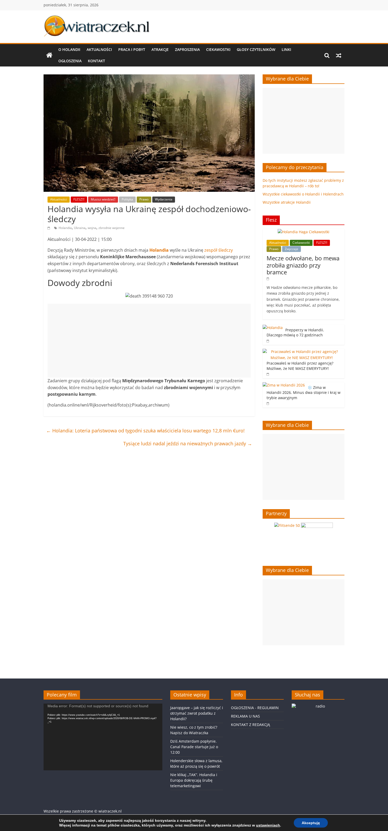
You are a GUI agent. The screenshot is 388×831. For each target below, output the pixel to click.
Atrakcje (160, 49)
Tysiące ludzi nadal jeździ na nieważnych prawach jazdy (187, 443)
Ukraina (80, 228)
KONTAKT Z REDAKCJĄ (250, 724)
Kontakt (96, 60)
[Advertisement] (149, 341)
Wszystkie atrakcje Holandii (287, 202)
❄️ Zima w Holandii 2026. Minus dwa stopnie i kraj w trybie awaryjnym (303, 392)
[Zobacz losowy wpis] (338, 55)
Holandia (65, 228)
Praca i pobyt (131, 49)
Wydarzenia (163, 199)
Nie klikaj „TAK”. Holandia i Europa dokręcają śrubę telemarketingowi (193, 780)
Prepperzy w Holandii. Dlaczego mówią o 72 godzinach (295, 332)
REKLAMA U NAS (245, 716)
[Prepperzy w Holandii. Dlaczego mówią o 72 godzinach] (273, 327)
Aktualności (99, 49)
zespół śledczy (218, 250)
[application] (103, 737)
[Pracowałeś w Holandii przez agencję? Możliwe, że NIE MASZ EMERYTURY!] (302, 351)
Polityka (127, 199)
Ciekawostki (218, 49)
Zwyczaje (291, 249)
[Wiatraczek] (49, 55)
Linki (286, 49)
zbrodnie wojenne (111, 228)
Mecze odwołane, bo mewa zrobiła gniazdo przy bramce (303, 265)
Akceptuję (311, 823)
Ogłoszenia (70, 60)
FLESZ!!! (78, 199)
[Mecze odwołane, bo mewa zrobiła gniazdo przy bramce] (303, 231)
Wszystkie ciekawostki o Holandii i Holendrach (303, 194)
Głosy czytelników (256, 49)
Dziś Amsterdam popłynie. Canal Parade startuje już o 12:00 (194, 747)
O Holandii (69, 49)
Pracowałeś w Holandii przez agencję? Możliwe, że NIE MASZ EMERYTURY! (300, 366)
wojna (92, 228)
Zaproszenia (187, 49)
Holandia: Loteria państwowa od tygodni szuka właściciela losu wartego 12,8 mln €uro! (145, 430)
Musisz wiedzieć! (103, 199)
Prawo (144, 199)
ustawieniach (268, 825)
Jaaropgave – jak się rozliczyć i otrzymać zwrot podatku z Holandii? (196, 713)
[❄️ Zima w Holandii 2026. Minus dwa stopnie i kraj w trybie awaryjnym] (284, 385)
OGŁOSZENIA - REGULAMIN (255, 707)
